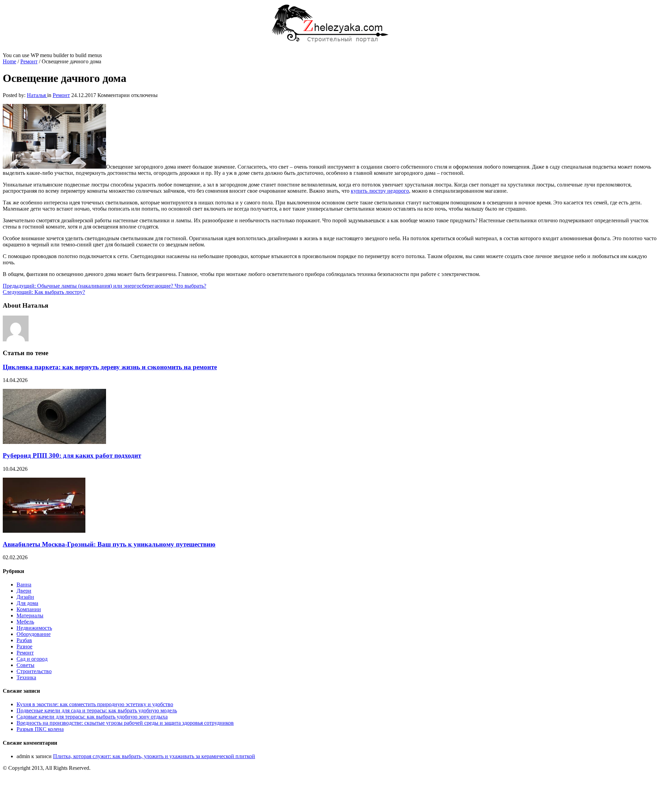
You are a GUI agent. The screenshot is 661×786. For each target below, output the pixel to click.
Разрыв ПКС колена (40, 729)
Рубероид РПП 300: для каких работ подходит (72, 455)
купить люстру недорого (380, 191)
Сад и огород (32, 659)
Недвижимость (34, 628)
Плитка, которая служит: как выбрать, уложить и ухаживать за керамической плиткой (154, 756)
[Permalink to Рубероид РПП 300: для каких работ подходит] (54, 442)
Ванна (24, 584)
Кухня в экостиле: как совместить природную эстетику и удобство (95, 704)
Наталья (37, 95)
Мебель (25, 622)
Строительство (34, 671)
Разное (24, 646)
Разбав (24, 640)
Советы (25, 665)
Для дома (27, 603)
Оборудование (34, 634)
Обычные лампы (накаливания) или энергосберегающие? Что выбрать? (104, 286)
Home (9, 61)
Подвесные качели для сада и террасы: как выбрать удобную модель (97, 710)
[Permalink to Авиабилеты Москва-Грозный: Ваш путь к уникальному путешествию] (44, 531)
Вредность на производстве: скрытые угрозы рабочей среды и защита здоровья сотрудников (125, 723)
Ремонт (29, 61)
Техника (26, 677)
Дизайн (25, 597)
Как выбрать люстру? (44, 292)
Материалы (30, 615)
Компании (29, 609)
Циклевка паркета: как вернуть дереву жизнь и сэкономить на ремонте (110, 367)
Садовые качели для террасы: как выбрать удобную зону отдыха (92, 717)
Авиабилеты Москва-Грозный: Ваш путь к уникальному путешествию (109, 544)
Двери (24, 591)
